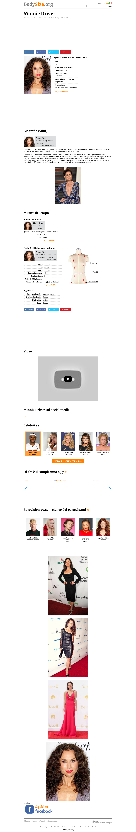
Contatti (34, 821)
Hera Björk (103, 539)
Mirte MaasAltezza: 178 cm (50, 453)
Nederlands (88, 827)
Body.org (38, 4)
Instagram (109, 823)
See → (26, 416)
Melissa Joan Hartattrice (103, 453)
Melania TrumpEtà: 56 (85, 453)
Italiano (59, 827)
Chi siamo (27, 821)
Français (76, 827)
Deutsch (64, 827)
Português (70, 827)
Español (53, 827)
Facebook (95, 823)
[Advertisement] (68, 33)
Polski (94, 827)
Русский (48, 827)
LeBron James (33, 453)
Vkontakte (101, 823)
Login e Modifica (61, 91)
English (42, 827)
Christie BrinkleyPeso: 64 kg (68, 453)
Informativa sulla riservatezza (48, 821)
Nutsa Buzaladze (85, 539)
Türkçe (82, 827)
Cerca (110, 6)
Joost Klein (33, 539)
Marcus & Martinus (68, 539)
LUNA (50, 539)
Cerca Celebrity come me (68, 461)
